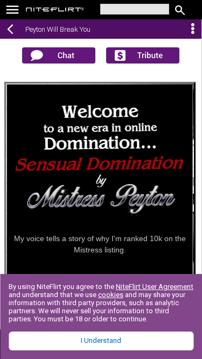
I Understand (101, 340)
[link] (55, 10)
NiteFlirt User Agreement (154, 287)
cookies (110, 295)
